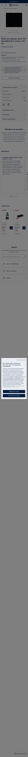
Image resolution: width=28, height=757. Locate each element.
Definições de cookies (14, 391)
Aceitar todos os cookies (14, 395)
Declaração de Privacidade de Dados (11, 387)
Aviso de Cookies (18, 385)
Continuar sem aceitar (21, 359)
